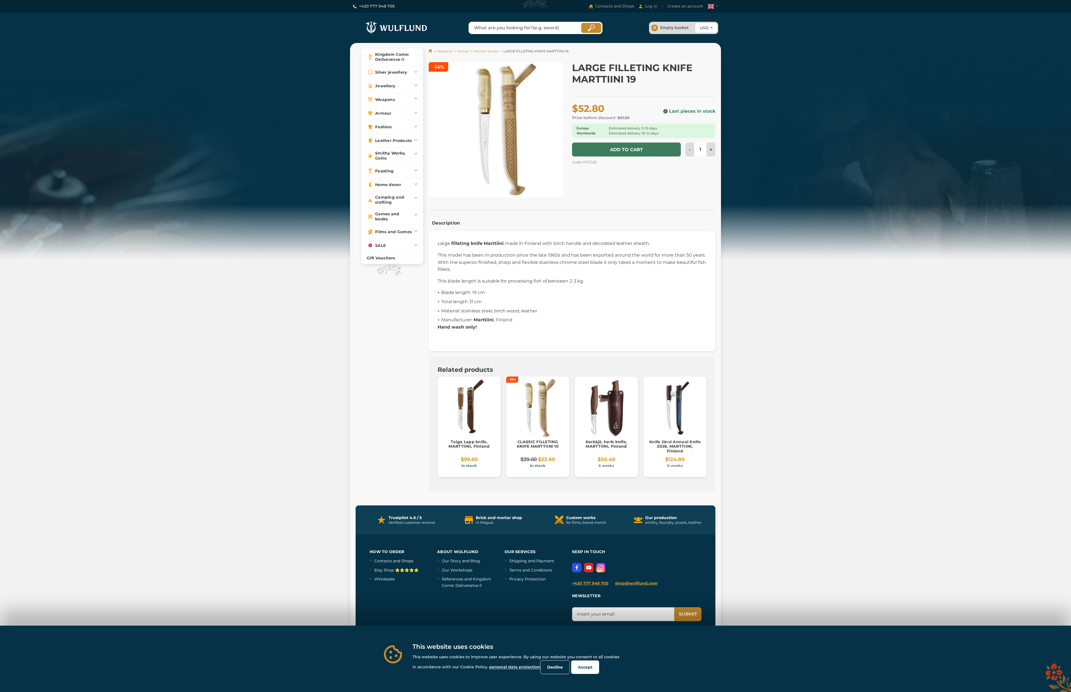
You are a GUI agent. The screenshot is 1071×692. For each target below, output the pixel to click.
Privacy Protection (527, 579)
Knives (463, 51)
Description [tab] (446, 223)
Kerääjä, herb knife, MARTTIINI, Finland (606, 444)
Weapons (445, 51)
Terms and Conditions (530, 570)
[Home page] (431, 51)
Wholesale (384, 579)
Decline (555, 667)
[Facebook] (577, 567)
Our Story (451, 560)
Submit (688, 614)
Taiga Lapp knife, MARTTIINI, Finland (468, 444)
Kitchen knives (486, 51)
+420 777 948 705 (377, 6)
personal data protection (514, 666)
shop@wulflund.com (636, 583)
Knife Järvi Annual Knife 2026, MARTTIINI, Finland (675, 446)
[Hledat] (591, 28)
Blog (475, 560)
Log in (651, 6)
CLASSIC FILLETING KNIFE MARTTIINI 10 (538, 444)
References (452, 579)
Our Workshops (457, 570)
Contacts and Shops (614, 6)
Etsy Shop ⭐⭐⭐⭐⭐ (396, 570)
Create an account (685, 6)
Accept (585, 667)
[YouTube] (589, 567)
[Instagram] (601, 567)
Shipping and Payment (531, 560)
